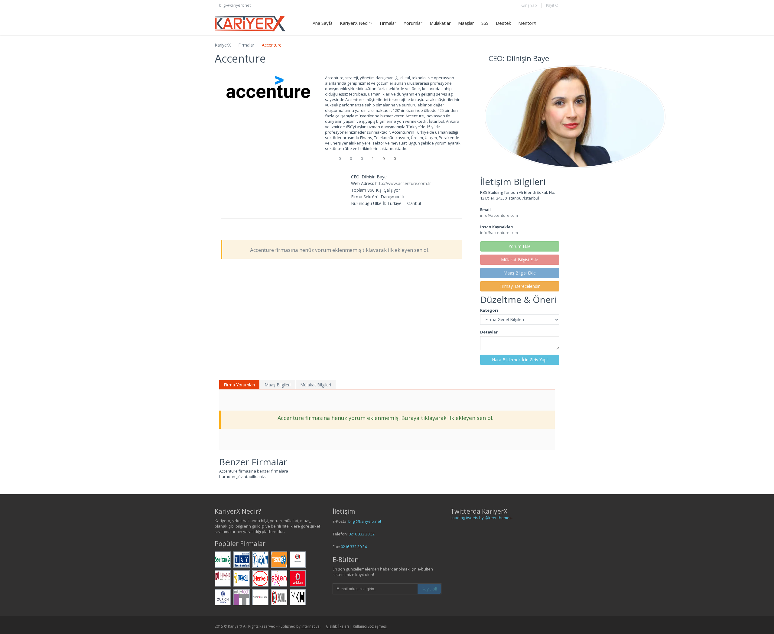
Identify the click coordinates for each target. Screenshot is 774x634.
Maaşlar (466, 23)
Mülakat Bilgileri (315, 385)
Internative (310, 626)
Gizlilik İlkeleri (337, 626)
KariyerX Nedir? (356, 23)
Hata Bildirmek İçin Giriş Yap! (520, 360)
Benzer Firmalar (253, 462)
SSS (485, 23)
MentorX (527, 23)
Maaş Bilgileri (278, 385)
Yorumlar (413, 23)
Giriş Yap (529, 5)
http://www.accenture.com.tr (403, 183)
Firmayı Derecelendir (519, 286)
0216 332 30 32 (362, 534)
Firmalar (388, 23)
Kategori (489, 310)
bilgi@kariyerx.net (364, 521)
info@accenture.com (499, 215)
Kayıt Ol (552, 5)
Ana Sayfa (323, 23)
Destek (503, 23)
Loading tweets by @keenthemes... (482, 517)
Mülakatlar (440, 23)
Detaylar (489, 332)
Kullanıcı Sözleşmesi (370, 626)
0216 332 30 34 (354, 546)
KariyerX (223, 45)
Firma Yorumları (239, 385)
